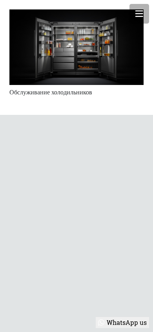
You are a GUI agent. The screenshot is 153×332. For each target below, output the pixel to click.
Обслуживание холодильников (50, 92)
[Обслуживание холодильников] (76, 47)
